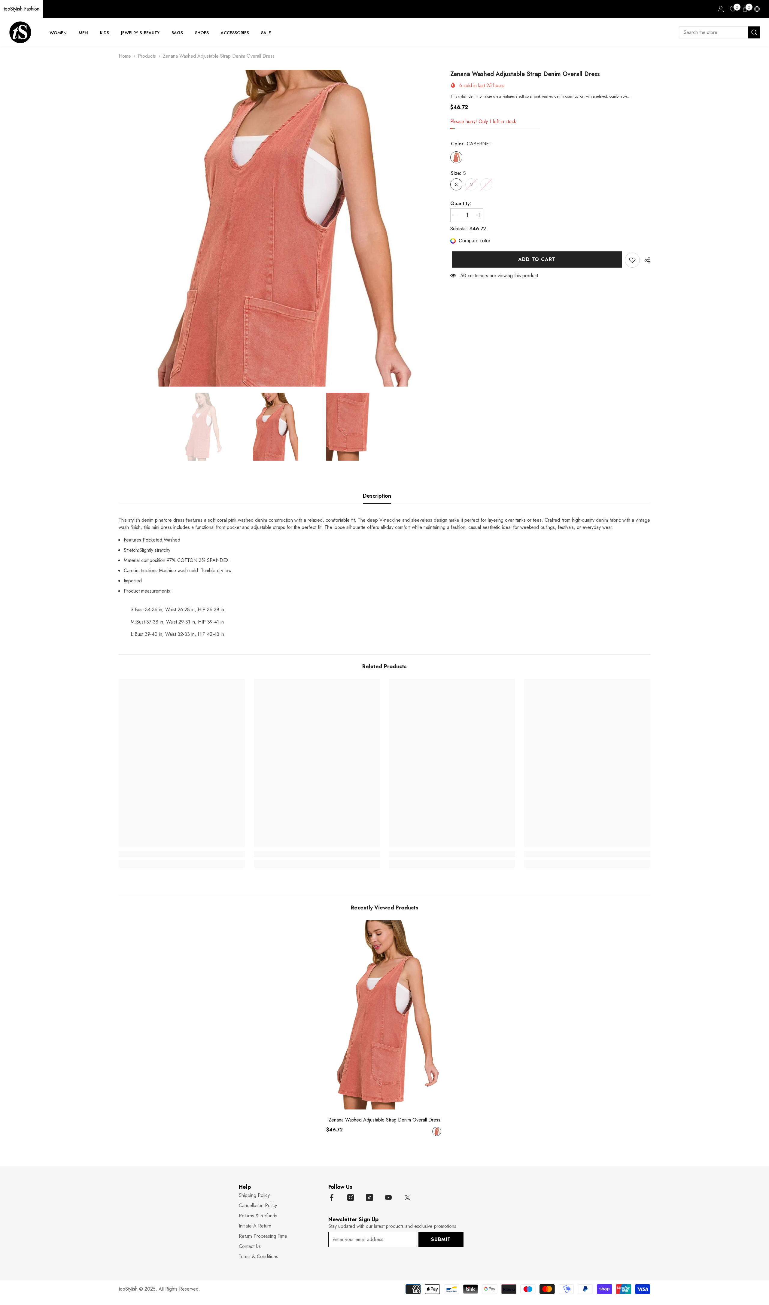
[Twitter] (407, 1197)
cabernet (436, 1131)
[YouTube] (388, 1197)
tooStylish (128, 1288)
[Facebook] (331, 1197)
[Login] (721, 9)
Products (147, 56)
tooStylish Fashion (21, 8)
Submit (441, 1239)
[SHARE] (645, 260)
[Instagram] (350, 1197)
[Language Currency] (757, 9)
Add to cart (535, 259)
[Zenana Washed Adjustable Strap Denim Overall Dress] (384, 1014)
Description (377, 496)
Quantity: (460, 203)
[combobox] (713, 32)
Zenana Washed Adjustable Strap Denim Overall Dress (384, 1120)
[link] (632, 260)
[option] (276, 228)
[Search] (719, 32)
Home (125, 56)
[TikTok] (369, 1197)
